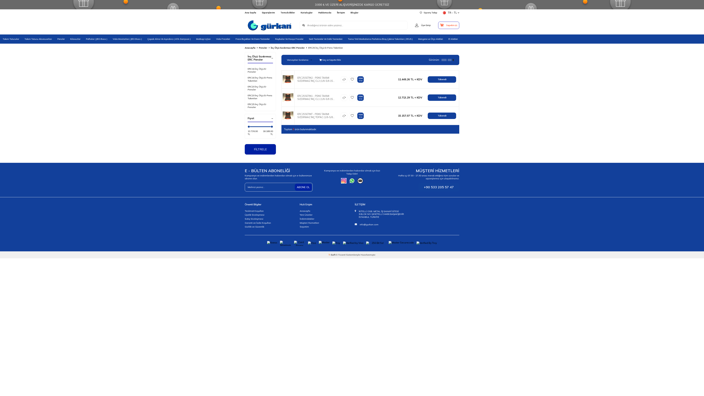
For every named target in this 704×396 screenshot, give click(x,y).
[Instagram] (343, 181)
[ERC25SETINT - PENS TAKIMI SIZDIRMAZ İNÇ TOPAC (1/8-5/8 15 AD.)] (288, 116)
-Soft (332, 254)
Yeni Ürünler (306, 214)
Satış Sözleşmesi (254, 218)
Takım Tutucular (11, 39)
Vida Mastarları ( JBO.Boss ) (127, 39)
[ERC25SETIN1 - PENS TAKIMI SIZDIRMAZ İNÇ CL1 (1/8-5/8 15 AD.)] (288, 98)
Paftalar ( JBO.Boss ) (96, 39)
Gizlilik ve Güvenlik (254, 226)
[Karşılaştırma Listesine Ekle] (344, 79)
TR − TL (452, 12)
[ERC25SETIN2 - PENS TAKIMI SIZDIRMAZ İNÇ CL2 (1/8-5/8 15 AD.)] (288, 79)
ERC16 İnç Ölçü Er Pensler (257, 70)
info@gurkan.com (369, 224)
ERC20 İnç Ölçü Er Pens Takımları (260, 97)
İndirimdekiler (307, 218)
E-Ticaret (341, 254)
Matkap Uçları (203, 39)
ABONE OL (303, 187)
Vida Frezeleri (223, 39)
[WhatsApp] (352, 181)
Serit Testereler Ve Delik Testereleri (325, 39)
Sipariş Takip (430, 12)
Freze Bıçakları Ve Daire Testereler (253, 39)
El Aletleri (453, 39)
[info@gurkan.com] (360, 181)
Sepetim (304, 226)
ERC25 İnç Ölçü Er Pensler (257, 106)
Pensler (61, 39)
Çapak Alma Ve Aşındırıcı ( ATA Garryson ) (169, 39)
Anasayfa (250, 47)
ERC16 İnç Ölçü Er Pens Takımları (260, 79)
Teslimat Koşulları (254, 211)
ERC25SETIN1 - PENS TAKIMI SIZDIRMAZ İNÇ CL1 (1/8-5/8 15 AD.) (315, 97)
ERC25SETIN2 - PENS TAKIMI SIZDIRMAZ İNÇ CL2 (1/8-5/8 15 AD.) (315, 79)
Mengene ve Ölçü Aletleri (430, 39)
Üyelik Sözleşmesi (254, 214)
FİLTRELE (260, 149)
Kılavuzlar (75, 39)
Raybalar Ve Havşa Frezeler (289, 39)
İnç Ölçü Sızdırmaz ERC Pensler (288, 47)
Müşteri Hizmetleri (309, 222)
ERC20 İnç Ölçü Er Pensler (257, 88)
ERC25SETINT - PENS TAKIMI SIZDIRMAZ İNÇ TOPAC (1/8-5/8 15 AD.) (315, 116)
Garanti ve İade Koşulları (258, 222)
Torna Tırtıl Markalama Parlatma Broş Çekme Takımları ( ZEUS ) (380, 39)
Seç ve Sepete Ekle (331, 59)
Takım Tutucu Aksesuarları (38, 39)
